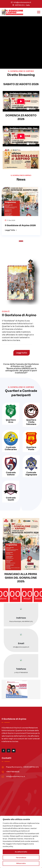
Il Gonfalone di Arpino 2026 (20, 225)
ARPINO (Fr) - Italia (22, 5)
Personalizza (21, 858)
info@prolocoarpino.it (22, 2)
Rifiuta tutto (21, 863)
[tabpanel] (21, 210)
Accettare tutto (21, 852)
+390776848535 (12, 772)
